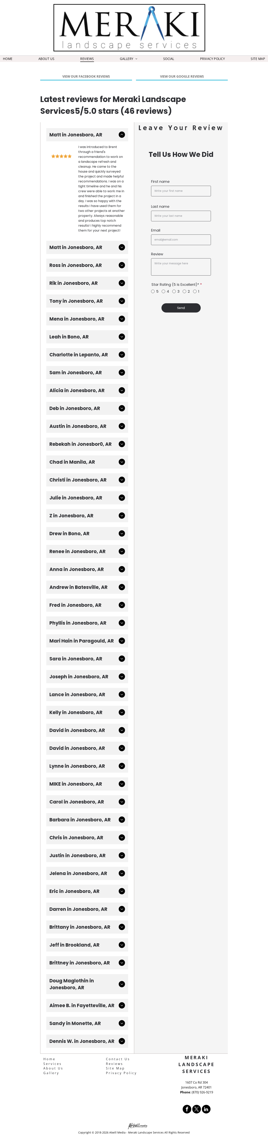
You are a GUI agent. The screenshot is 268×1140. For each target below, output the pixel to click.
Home (49, 1059)
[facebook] (187, 1109)
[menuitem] (7, 59)
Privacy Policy (121, 1073)
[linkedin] (206, 1109)
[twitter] (196, 1109)
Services (52, 1064)
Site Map (115, 1068)
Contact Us (118, 1059)
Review (157, 254)
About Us (53, 1068)
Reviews (114, 1064)
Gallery (51, 1073)
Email (155, 230)
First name (160, 181)
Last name (160, 206)
